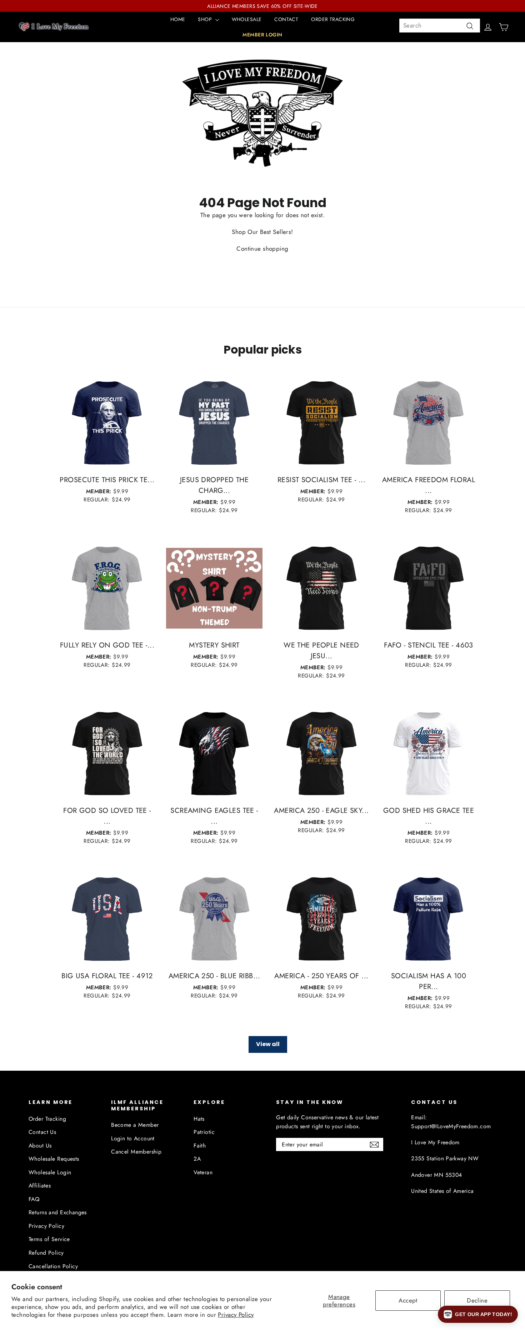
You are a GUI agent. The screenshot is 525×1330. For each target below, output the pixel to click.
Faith (200, 1145)
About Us (40, 1145)
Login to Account (133, 1138)
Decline (477, 1300)
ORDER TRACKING (333, 19)
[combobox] (439, 25)
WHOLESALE (247, 19)
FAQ (34, 1199)
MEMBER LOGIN (262, 34)
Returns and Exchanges (58, 1212)
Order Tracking (47, 1119)
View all (268, 1044)
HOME (177, 19)
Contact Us (42, 1132)
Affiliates (40, 1185)
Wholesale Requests (54, 1159)
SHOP (205, 19)
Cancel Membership (136, 1152)
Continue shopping (262, 248)
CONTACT (286, 19)
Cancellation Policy (53, 1266)
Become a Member (135, 1125)
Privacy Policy (236, 1314)
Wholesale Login (50, 1172)
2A (197, 1159)
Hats (199, 1119)
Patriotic (204, 1132)
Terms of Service (49, 1239)
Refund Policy (46, 1253)
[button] (478, 1314)
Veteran (203, 1172)
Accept (408, 1300)
